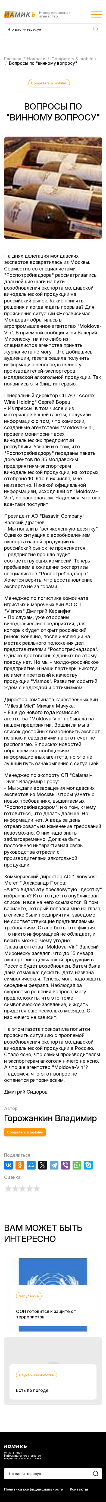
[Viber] (65, 1165)
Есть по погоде (32, 1390)
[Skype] (88, 1165)
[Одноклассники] (19, 1165)
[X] (42, 1165)
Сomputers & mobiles (49, 83)
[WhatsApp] (77, 1165)
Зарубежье (29, 1296)
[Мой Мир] (31, 1165)
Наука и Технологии (36, 1375)
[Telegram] (54, 1165)
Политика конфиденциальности (33, 1489)
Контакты (79, 1489)
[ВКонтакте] (8, 1165)
